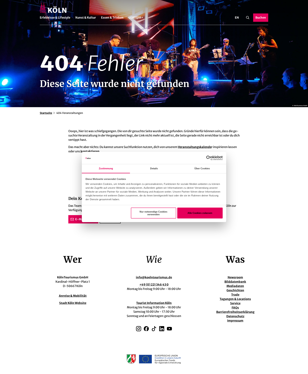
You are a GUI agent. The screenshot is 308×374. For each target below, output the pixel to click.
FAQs (235, 307)
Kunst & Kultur (85, 17)
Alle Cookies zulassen (200, 213)
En (237, 17)
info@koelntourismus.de (154, 277)
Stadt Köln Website (72, 303)
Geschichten (235, 290)
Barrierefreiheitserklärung (235, 312)
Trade (235, 294)
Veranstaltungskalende (194, 147)
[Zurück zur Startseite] (154, 8)
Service (235, 303)
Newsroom (235, 277)
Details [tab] (154, 168)
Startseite (46, 113)
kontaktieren (90, 151)
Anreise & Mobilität (73, 296)
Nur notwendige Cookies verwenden (153, 213)
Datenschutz (235, 316)
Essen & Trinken (112, 17)
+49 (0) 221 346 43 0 (154, 284)
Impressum (235, 320)
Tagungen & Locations (235, 299)
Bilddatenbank (235, 282)
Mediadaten (235, 286)
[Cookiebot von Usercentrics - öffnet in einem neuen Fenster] (209, 158)
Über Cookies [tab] (202, 168)
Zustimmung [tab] (106, 168)
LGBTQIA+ (136, 17)
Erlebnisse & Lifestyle (55, 17)
